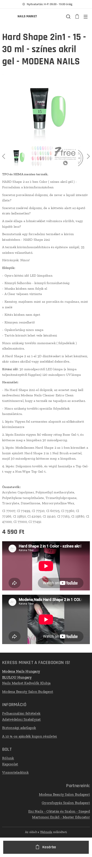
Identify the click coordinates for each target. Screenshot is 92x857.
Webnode (46, 832)
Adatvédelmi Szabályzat (21, 719)
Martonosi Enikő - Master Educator (61, 817)
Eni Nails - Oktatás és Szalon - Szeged (59, 811)
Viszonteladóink (15, 772)
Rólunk (8, 758)
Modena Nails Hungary (21, 671)
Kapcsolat (10, 764)
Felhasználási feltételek (21, 713)
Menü (85, 16)
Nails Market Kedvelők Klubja (26, 683)
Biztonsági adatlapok (19, 728)
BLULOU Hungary (17, 677)
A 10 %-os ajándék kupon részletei (29, 736)
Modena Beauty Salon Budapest (27, 691)
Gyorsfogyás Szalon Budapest (66, 803)
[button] (68, 16)
